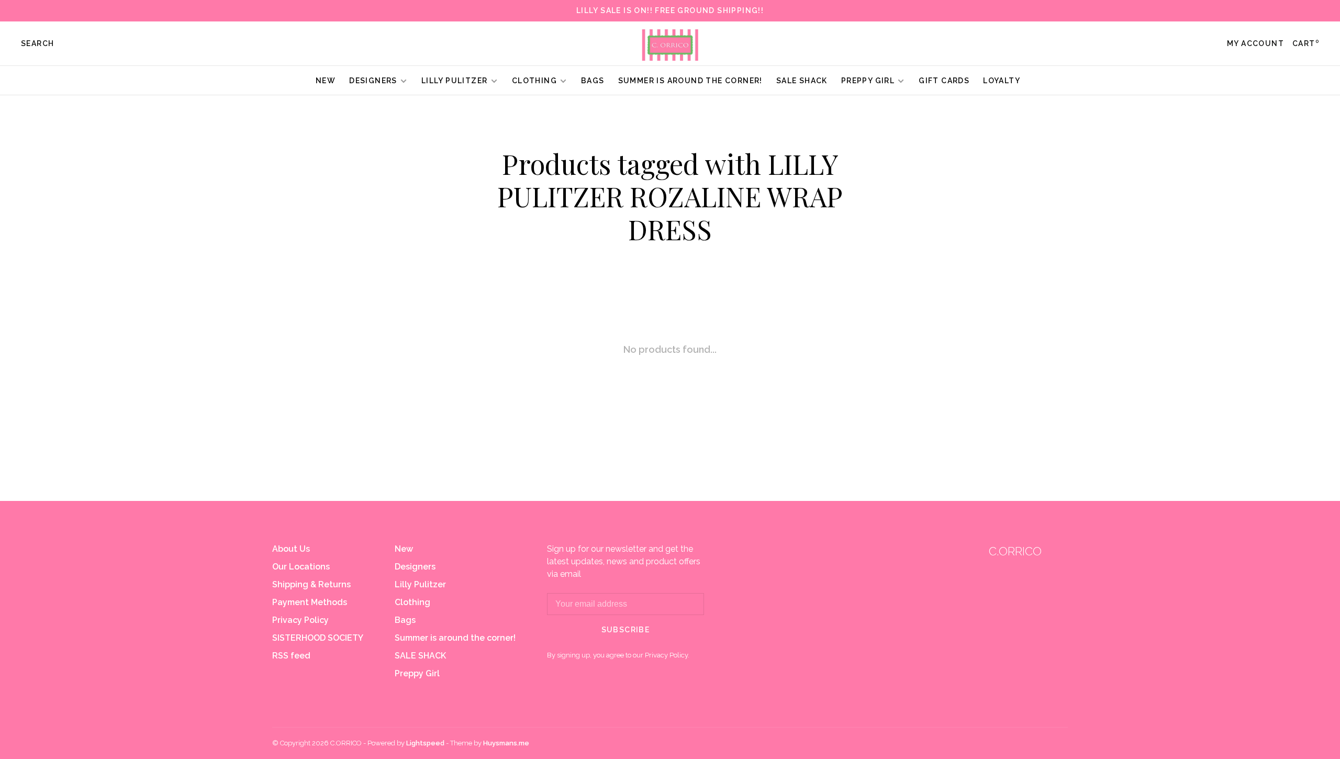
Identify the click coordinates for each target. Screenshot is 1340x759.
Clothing (534, 80)
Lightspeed (425, 743)
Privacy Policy (300, 620)
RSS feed (291, 656)
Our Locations (301, 567)
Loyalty (1001, 80)
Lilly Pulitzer (455, 80)
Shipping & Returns (311, 584)
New (326, 80)
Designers (373, 80)
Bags (593, 80)
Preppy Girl (868, 80)
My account (1255, 43)
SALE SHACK (802, 80)
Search (37, 43)
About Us (291, 549)
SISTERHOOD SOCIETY (317, 638)
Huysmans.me (506, 743)
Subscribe (625, 630)
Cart (1305, 43)
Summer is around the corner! (690, 80)
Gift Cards (944, 80)
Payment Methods (309, 602)
